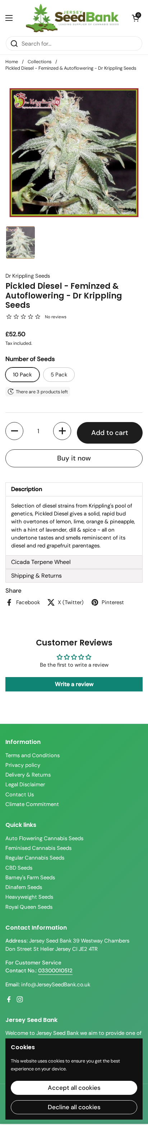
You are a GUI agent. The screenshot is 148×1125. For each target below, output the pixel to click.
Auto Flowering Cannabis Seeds (44, 838)
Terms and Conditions (32, 755)
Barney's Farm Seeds (30, 877)
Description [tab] (26, 489)
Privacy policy (22, 765)
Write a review (74, 684)
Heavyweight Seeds (29, 897)
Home (11, 62)
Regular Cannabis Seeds (34, 857)
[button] (135, 18)
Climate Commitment (32, 804)
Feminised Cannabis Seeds (38, 848)
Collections (39, 62)
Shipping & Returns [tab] (36, 575)
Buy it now (74, 458)
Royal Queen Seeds (28, 907)
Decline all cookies (74, 1107)
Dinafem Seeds (23, 887)
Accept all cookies (74, 1088)
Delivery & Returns (28, 774)
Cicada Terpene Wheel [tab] (41, 562)
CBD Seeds (18, 867)
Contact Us (19, 794)
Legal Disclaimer (25, 784)
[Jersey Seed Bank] (72, 18)
